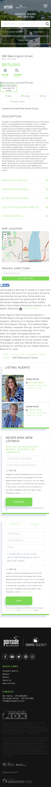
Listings (14, 354)
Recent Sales (42, 385)
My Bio (39, 388)
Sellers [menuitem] (6, 677)
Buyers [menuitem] (6, 674)
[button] (47, 24)
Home (5, 354)
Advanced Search (14, 32)
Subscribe (19, 502)
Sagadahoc (32, 354)
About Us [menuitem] (7, 680)
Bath (43, 354)
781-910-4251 (35, 410)
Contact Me (30, 388)
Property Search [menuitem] (10, 671)
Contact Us (15, 524)
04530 (7, 358)
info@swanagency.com (14, 701)
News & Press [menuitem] (9, 683)
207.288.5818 (21, 696)
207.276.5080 (27, 698)
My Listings (30, 385)
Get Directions (25, 278)
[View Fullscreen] (5, 244)
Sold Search (26, 40)
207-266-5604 (35, 382)
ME (22, 354)
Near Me (39, 32)
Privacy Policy (31, 308)
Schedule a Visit (35, 525)
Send (19, 600)
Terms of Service (27, 610)
